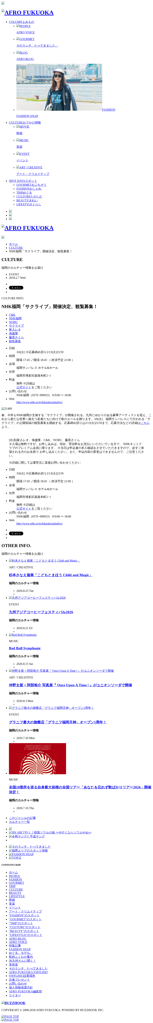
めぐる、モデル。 (21, 952)
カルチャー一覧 (19, 821)
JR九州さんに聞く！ (22, 960)
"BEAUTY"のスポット (24, 931)
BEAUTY (15, 892)
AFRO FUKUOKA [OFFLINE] (28, 972)
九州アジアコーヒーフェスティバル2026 (41, 612)
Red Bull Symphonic (25, 648)
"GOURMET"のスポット (25, 919)
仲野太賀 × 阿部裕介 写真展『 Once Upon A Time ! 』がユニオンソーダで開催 (70, 685)
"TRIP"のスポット (21, 923)
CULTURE (16, 247)
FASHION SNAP (27, 116)
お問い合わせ (18, 983)
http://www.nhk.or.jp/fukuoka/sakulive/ (39, 402)
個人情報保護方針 (21, 987)
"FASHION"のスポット (24, 915)
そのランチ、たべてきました (28, 968)
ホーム (13, 244)
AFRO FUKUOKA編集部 (25, 991)
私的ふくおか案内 (21, 956)
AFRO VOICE (25, 32)
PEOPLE (14, 876)
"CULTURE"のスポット (24, 927)
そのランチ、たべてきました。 (37, 45)
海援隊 (13, 333)
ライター (15, 995)
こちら (145, 422)
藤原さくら (16, 337)
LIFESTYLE (17, 896)
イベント (22, 160)
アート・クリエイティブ (32, 174)
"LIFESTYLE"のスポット (25, 935)
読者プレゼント (19, 979)
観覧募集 (15, 341)
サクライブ (16, 325)
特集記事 (15, 945)
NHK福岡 (15, 318)
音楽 (19, 146)
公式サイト (23, 387)
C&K (12, 314)
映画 (19, 133)
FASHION (15, 879)
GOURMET (16, 882)
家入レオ (15, 329)
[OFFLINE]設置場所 (22, 975)
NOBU (13, 322)
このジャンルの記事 (22, 818)
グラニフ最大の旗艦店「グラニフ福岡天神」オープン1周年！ (58, 722)
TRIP (12, 886)
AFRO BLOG (25, 59)
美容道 (13, 964)
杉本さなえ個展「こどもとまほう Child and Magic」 (51, 575)
